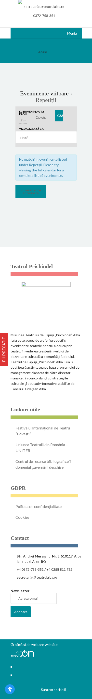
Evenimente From (23, 113)
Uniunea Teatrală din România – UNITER (41, 447)
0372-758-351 (44, 15)
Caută (39, 111)
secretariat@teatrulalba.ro (44, 6)
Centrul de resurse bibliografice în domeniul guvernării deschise (43, 464)
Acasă (42, 52)
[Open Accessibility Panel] (10, 689)
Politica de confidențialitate (38, 506)
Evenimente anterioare (30, 191)
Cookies (22, 517)
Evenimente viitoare (44, 93)
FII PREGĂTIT (4, 349)
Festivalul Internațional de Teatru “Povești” (42, 431)
